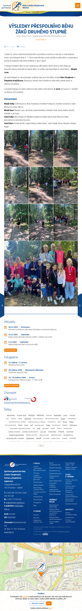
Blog (23, 36)
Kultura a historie (14, 432)
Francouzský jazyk (10, 425)
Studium (37, 511)
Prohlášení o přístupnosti (56, 527)
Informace (73, 425)
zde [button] (50, 608)
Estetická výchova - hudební (17, 422)
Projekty (64, 438)
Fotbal (71, 422)
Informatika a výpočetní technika (20, 428)
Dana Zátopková (38, 419)
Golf (31, 425)
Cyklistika (27, 418)
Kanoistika (45, 428)
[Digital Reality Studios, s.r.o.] (45, 534)
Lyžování (43, 432)
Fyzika (26, 425)
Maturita (61, 432)
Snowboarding (60, 442)
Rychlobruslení (36, 442)
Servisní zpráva (48, 442)
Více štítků (41, 445)
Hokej (48, 425)
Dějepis (63, 419)
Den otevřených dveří (52, 419)
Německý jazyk (44, 435)
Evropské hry (52, 422)
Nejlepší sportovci (31, 435)
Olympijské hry (68, 435)
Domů (18, 36)
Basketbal (57, 415)
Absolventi (11, 415)
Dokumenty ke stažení (54, 477)
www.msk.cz (9, 532)
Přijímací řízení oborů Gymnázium (55, 518)
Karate (53, 428)
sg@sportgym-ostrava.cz (15, 502)
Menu (77, 5)
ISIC (34, 429)
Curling (20, 419)
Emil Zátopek (72, 419)
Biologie (72, 415)
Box (7, 419)
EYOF (59, 422)
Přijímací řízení (15, 441)
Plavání (38, 438)
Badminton (40, 415)
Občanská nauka (56, 435)
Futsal (20, 425)
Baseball (49, 415)
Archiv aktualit (10, 350)
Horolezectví (56, 425)
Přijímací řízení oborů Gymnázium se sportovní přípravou (55, 512)
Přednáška (73, 438)
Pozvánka (46, 438)
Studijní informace (55, 473)
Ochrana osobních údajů (40, 527)
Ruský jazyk (26, 442)
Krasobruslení (68, 428)
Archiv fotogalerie (11, 385)
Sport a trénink (69, 476)
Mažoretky (69, 432)
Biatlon (65, 415)
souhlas (25, 597)
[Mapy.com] (41, 576)
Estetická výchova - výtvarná (36, 422)
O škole (36, 463)
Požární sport (56, 438)
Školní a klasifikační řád (54, 464)
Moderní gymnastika (16, 435)
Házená (64, 425)
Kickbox (59, 428)
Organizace (30, 438)
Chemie (13, 419)
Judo (38, 428)
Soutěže (70, 442)
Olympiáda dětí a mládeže (15, 438)
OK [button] (49, 603)
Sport (29, 36)
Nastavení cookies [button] (63, 531)
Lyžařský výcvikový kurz (30, 432)
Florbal (65, 422)
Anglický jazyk (21, 415)
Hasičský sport (39, 425)
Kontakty (69, 510)
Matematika (52, 432)
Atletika (22, 47)
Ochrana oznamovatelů (70, 521)
